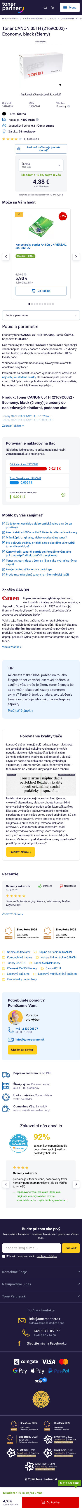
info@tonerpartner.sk (30, 1039)
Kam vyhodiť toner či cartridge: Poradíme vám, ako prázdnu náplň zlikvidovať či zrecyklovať (38, 553)
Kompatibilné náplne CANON (58, 957)
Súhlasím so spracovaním (31, 1256)
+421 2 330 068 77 (27, 1028)
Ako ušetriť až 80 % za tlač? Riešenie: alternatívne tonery (41, 532)
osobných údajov (47, 1256)
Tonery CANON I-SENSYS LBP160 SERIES (27, 420)
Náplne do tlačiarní (33, 18)
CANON (52, 18)
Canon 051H (67, 18)
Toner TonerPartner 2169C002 (25, 478)
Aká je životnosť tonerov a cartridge (29, 569)
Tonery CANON (16, 962)
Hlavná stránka (10, 18)
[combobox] (41, 165)
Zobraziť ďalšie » (12, 914)
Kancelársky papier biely (22, 979)
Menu (73, 7)
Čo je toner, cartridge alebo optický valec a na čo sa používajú (39, 525)
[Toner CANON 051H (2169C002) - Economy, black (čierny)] (41, 86)
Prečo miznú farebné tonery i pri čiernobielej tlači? (37, 574)
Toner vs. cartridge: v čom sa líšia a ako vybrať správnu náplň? (41, 562)
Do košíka (53, 1502)
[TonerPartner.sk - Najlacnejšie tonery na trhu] (13, 7)
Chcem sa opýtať (22, 1049)
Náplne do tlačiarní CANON (55, 952)
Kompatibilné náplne (19, 957)
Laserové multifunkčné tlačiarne (57, 973)
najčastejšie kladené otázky (19, 377)
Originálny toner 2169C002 (24, 464)
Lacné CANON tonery (47, 962)
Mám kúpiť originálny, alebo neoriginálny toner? (36, 537)
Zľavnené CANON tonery (22, 968)
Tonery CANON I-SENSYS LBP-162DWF (26, 416)
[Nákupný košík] (52, 7)
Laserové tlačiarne (18, 973)
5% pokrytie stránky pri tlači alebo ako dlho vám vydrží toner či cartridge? (40, 544)
